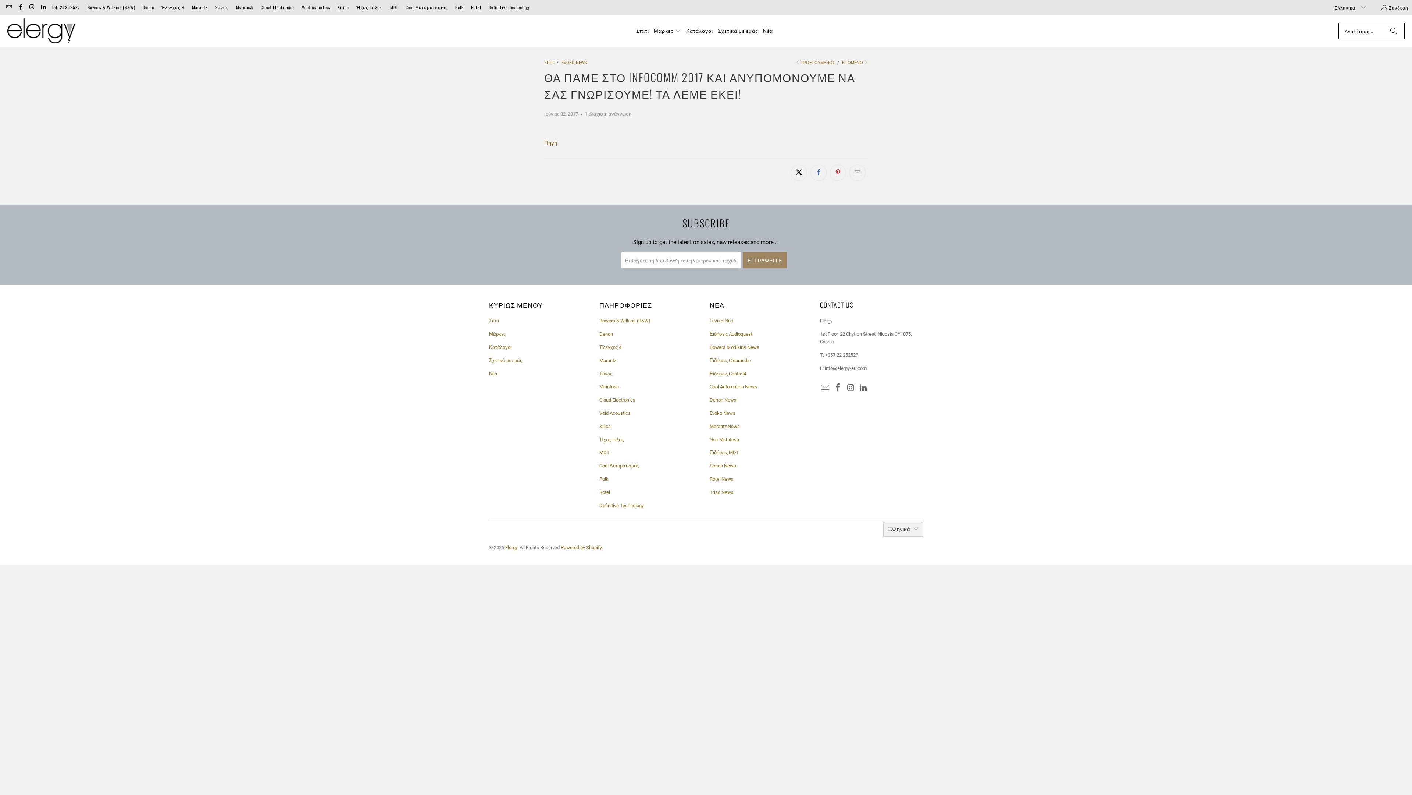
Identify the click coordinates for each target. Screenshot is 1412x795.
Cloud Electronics (278, 7)
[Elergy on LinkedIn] (43, 7)
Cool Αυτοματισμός (427, 7)
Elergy (511, 547)
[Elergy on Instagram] (32, 7)
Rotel (476, 7)
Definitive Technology (509, 7)
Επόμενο (852, 62)
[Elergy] (41, 31)
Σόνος (222, 7)
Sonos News (723, 466)
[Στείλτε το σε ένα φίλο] (857, 173)
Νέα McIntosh (724, 439)
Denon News (723, 400)
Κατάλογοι (500, 347)
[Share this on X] (799, 173)
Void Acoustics (316, 7)
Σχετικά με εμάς (505, 360)
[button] (667, 31)
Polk (459, 7)
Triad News (722, 492)
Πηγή (550, 143)
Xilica (343, 7)
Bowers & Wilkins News (734, 347)
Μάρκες (497, 334)
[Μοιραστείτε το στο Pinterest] (838, 173)
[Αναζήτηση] (1394, 31)
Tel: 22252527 (66, 7)
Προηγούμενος (818, 62)
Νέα (493, 374)
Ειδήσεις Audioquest (731, 334)
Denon (148, 7)
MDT (394, 7)
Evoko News (722, 413)
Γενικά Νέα (721, 321)
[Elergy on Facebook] (20, 7)
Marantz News (725, 426)
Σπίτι (494, 321)
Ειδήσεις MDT (724, 452)
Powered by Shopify (581, 547)
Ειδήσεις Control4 (728, 374)
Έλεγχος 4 (173, 7)
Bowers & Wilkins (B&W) (111, 7)
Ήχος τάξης (369, 7)
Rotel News (722, 479)
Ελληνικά (1345, 7)
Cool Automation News (733, 386)
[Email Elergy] (9, 7)
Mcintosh (244, 7)
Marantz (199, 7)
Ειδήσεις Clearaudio (730, 360)
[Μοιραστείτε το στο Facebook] (818, 173)
